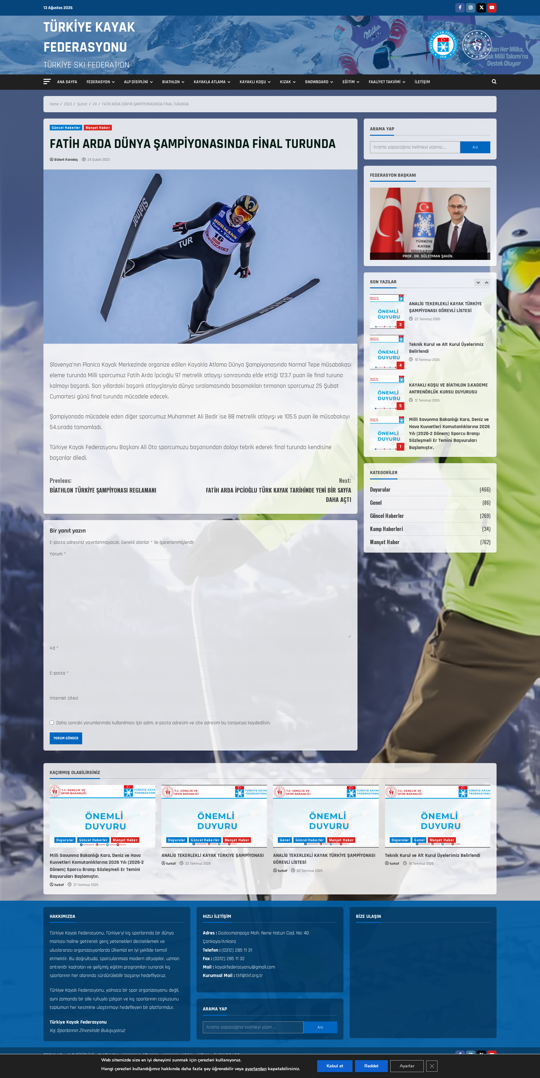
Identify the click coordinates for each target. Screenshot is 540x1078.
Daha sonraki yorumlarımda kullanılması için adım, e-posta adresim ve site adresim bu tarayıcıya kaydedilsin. (163, 723)
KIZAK (285, 82)
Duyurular (380, 489)
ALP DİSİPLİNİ (136, 82)
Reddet (371, 1066)
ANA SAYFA (67, 82)
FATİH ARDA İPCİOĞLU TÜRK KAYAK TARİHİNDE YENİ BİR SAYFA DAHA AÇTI (278, 490)
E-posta (59, 673)
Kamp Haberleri (386, 529)
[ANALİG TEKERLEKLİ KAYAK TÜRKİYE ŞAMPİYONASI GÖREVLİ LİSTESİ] (326, 816)
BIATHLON (171, 82)
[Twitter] (481, 8)
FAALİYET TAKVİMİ (385, 82)
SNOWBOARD (316, 82)
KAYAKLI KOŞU (253, 82)
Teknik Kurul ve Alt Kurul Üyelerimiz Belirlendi (387, 311)
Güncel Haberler (66, 127)
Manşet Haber (98, 127)
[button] (47, 81)
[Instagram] (470, 8)
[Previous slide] (478, 282)
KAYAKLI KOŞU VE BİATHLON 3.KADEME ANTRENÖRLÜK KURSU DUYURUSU (387, 352)
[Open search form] (494, 82)
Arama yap (382, 129)
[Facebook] (460, 8)
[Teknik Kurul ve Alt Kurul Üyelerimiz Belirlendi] (438, 816)
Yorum (58, 554)
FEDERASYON (98, 82)
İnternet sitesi (64, 698)
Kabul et (335, 1066)
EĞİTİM (348, 82)
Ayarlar (407, 1066)
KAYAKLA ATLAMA (210, 82)
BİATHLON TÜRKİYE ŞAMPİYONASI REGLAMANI (103, 485)
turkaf (59, 885)
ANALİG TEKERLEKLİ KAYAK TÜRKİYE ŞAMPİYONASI (387, 433)
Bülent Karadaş (66, 159)
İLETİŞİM (422, 82)
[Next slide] (486, 282)
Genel (376, 502)
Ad (54, 648)
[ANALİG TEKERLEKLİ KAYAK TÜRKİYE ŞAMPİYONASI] (214, 816)
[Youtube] (492, 8)
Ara (475, 147)
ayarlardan (256, 1069)
